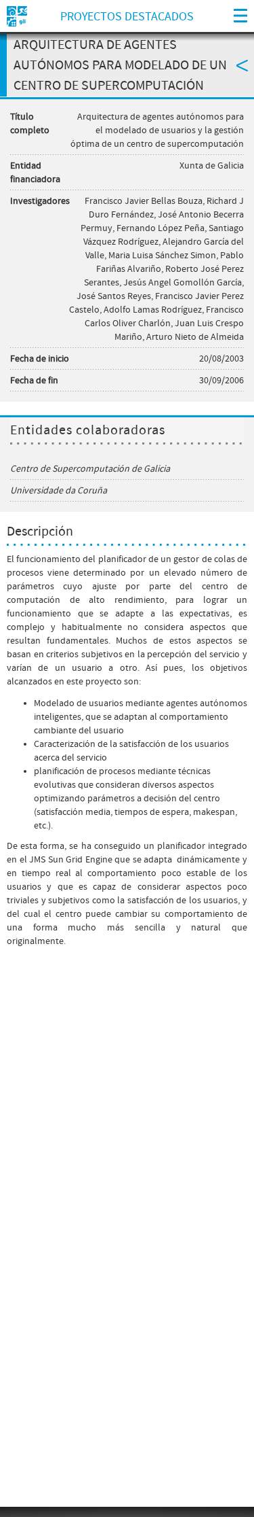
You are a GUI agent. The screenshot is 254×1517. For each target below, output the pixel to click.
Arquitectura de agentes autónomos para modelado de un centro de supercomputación (120, 65)
